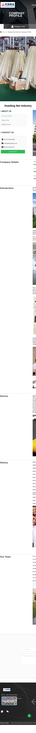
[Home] (7, 5)
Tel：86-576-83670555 (10, 695)
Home (4, 32)
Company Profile (7, 116)
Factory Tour (5, 120)
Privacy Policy (4, 723)
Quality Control (6, 124)
